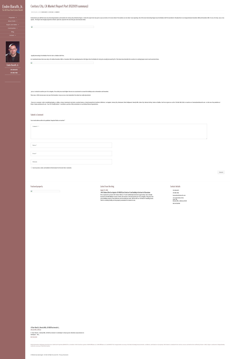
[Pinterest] (13, 80)
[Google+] (15, 77)
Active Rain (51, 12)
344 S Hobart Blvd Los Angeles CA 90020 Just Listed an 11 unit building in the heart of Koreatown (125, 192)
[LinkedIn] (10, 80)
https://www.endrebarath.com (38, 104)
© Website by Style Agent (37, 354)
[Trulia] (15, 80)
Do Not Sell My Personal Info (51, 354)
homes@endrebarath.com (199, 102)
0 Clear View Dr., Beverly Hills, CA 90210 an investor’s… (45, 327)
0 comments (56, 12)
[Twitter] (13, 77)
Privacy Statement (63, 354)
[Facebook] (7, 77)
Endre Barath (44, 12)
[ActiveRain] (7, 80)
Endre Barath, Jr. (12, 7)
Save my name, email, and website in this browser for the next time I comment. (52, 168)
